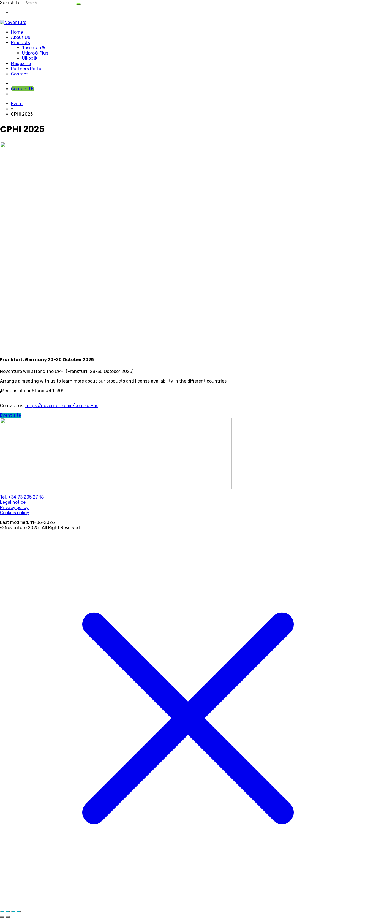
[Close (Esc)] (19, 911)
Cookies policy (14, 512)
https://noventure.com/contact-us (61, 405)
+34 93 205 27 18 (26, 497)
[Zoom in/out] (2, 911)
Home (17, 32)
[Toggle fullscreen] (8, 911)
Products (20, 42)
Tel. (3, 497)
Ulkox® (29, 58)
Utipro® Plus (35, 53)
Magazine (21, 63)
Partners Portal (26, 68)
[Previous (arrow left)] (2, 917)
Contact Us (22, 88)
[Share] (13, 911)
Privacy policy (14, 507)
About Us (20, 37)
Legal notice (13, 502)
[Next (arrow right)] (8, 917)
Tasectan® (33, 47)
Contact (19, 74)
